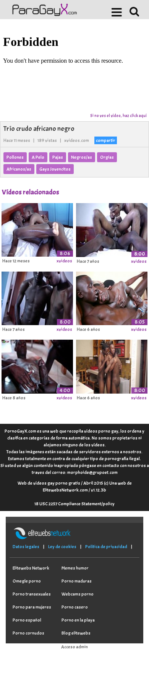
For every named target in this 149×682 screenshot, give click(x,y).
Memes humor (75, 568)
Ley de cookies (62, 547)
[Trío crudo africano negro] (37, 229)
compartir (105, 140)
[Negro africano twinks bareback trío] (111, 365)
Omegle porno (27, 581)
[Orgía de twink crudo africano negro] (111, 229)
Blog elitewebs (76, 633)
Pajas (57, 157)
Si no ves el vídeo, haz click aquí (118, 115)
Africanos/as (18, 169)
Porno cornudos (28, 633)
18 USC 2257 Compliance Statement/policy (74, 504)
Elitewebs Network (31, 568)
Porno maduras (77, 581)
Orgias (107, 157)
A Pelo (38, 157)
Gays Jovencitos (55, 169)
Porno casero (75, 607)
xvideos (64, 261)
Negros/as (81, 157)
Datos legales (26, 547)
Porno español (27, 620)
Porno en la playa (78, 620)
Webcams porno (78, 594)
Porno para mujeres (32, 607)
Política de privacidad (106, 547)
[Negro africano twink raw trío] (111, 297)
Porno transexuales (32, 594)
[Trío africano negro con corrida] (37, 365)
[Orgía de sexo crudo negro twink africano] (37, 297)
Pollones (15, 157)
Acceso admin (74, 647)
